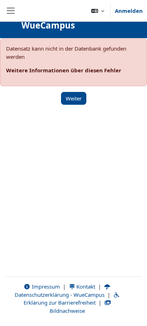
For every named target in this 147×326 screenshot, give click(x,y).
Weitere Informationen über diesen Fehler (63, 70)
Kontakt (85, 286)
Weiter (74, 98)
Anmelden (129, 10)
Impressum (45, 286)
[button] (98, 10)
